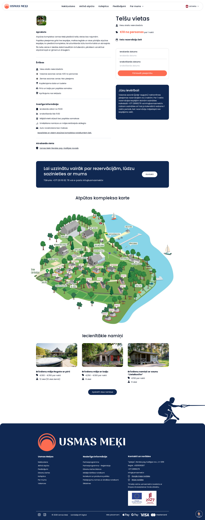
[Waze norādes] (136, 480)
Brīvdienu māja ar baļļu (95, 371)
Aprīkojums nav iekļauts (50, 93)
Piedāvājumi (43, 469)
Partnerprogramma (91, 462)
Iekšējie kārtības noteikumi (94, 473)
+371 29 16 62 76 (61, 180)
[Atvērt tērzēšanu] (199, 514)
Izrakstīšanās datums (130, 61)
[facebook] (44, 514)
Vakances (42, 483)
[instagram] (39, 514)
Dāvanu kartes (44, 473)
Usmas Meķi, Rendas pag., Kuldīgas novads (59, 148)
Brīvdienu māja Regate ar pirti (53, 371)
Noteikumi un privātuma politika (96, 476)
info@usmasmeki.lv (154, 103)
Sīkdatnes (87, 483)
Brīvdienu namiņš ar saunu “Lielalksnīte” (143, 373)
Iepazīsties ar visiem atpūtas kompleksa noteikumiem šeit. (64, 132)
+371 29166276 (134, 103)
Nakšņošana (43, 462)
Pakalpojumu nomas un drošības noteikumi (101, 480)
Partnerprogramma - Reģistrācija (96, 465)
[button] (142, 6)
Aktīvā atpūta (43, 465)
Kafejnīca (42, 476)
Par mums (42, 480)
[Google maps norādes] (139, 476)
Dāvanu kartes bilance (92, 469)
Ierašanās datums (128, 51)
